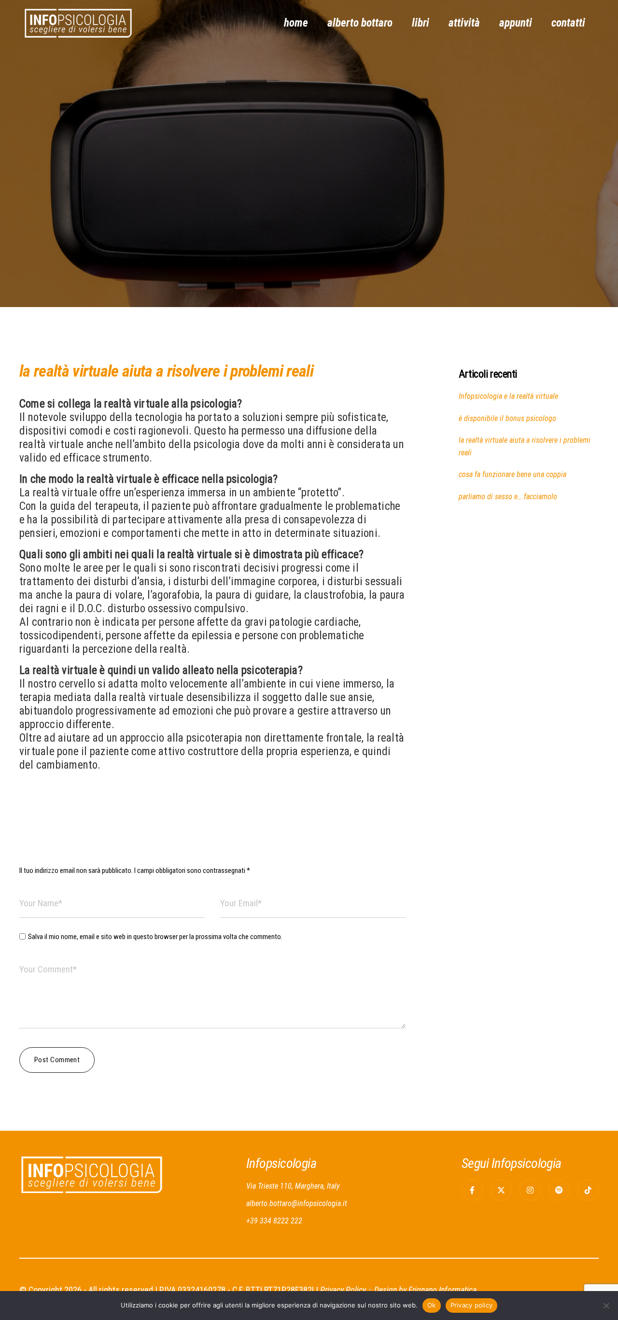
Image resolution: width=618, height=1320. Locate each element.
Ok (431, 1305)
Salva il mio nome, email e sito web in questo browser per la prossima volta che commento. (155, 937)
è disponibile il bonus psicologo (507, 418)
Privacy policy (471, 1305)
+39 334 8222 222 (274, 1220)
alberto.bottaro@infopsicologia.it (296, 1203)
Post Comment (57, 1059)
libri (420, 22)
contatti (568, 22)
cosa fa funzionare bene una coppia (512, 474)
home (296, 22)
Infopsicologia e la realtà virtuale (508, 396)
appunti (515, 22)
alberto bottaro (360, 22)
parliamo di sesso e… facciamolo (508, 496)
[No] (606, 1305)
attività (464, 22)
